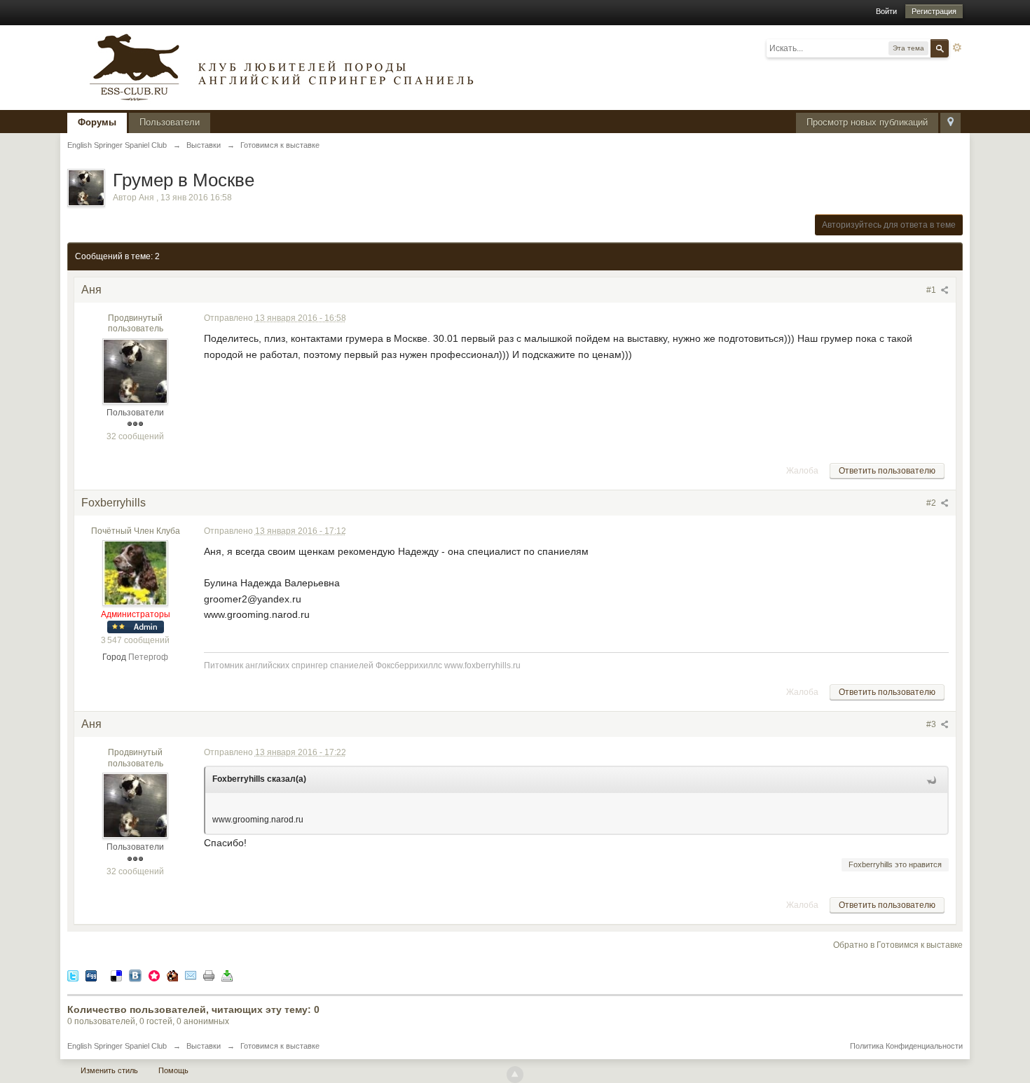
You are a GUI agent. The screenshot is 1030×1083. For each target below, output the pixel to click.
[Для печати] (208, 975)
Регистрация (934, 11)
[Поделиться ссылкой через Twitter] (72, 975)
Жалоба (802, 471)
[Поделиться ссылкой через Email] (190, 975)
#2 (932, 503)
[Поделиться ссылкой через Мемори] (154, 975)
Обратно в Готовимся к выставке (898, 945)
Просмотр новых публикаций (867, 122)
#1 (932, 290)
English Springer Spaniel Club (117, 1046)
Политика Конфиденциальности (906, 1046)
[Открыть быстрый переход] (950, 123)
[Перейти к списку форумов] (277, 66)
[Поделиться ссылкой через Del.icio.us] (116, 975)
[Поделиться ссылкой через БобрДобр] (172, 975)
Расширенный (957, 47)
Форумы (97, 122)
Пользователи (169, 122)
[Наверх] (515, 1074)
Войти (886, 11)
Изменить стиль (109, 1070)
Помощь (173, 1070)
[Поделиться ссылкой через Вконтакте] (135, 975)
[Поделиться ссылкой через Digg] (91, 975)
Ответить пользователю (887, 471)
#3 (932, 724)
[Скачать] (227, 975)
